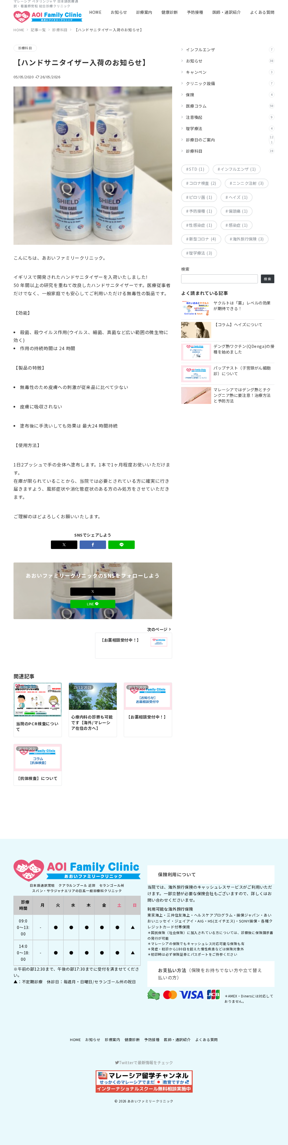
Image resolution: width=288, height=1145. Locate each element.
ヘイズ (238, 197)
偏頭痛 (238, 211)
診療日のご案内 (230, 139)
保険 (229, 94)
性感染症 (200, 225)
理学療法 (229, 128)
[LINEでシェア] (121, 545)
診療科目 (25, 48)
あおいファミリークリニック (150, 1101)
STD (196, 169)
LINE (91, 604)
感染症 (238, 225)
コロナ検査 (202, 183)
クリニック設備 (229, 83)
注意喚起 (229, 117)
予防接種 (200, 211)
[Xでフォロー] (92, 592)
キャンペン (229, 72)
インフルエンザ (229, 49)
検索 (185, 269)
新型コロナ (202, 239)
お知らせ (230, 61)
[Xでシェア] (64, 545)
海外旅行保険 (248, 239)
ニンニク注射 (248, 183)
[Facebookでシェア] (93, 545)
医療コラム (230, 106)
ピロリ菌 (200, 197)
